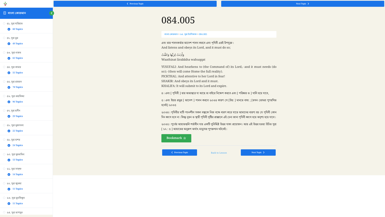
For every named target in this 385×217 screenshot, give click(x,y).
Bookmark (174, 138)
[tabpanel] (218, 91)
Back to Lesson (219, 153)
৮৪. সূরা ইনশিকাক (188, 34)
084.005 (203, 34)
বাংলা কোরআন (17, 13)
